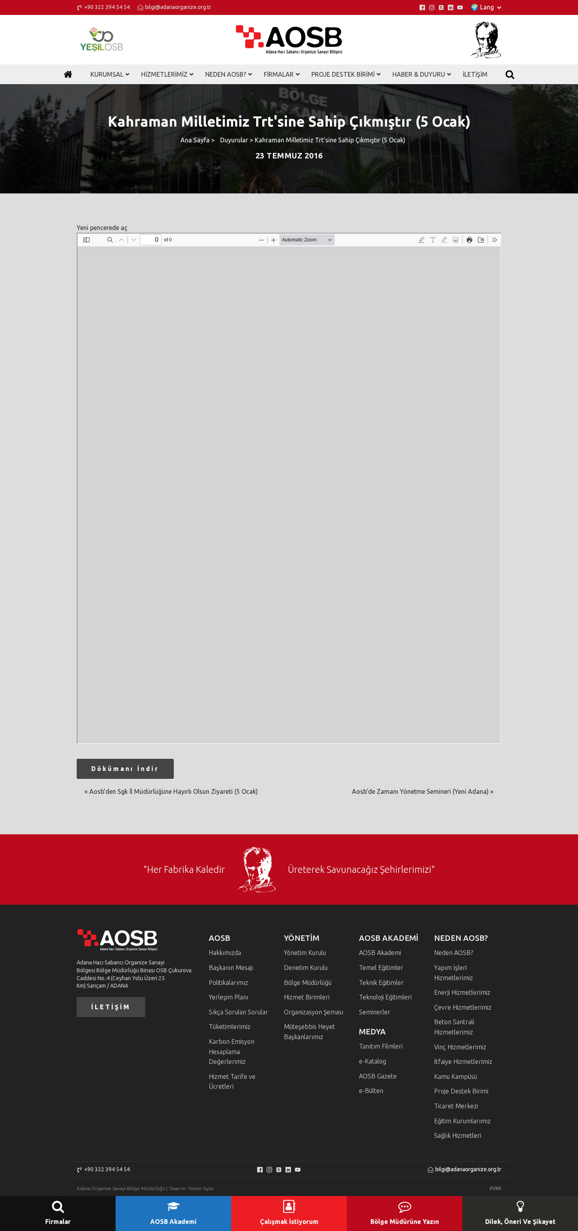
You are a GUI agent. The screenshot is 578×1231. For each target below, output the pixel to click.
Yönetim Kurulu (305, 952)
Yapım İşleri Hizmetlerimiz (453, 972)
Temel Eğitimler (381, 967)
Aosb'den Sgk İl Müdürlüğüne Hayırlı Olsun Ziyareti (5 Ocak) (173, 791)
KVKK (495, 1188)
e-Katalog (372, 1061)
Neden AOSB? (453, 952)
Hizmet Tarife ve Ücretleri (232, 1081)
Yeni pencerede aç (102, 227)
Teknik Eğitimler (381, 982)
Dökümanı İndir (125, 768)
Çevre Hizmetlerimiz (462, 1007)
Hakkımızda (225, 952)
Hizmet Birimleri (306, 997)
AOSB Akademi (380, 952)
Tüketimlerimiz (229, 1026)
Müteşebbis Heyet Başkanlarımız (309, 1031)
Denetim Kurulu (306, 967)
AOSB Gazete (378, 1076)
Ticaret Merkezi (456, 1106)
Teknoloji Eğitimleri (385, 997)
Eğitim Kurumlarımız (462, 1120)
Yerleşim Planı (228, 997)
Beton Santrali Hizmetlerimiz (454, 1027)
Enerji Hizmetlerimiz (462, 992)
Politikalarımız (228, 982)
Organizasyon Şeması (313, 1012)
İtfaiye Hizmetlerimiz (463, 1061)
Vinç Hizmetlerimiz (460, 1047)
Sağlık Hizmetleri (457, 1135)
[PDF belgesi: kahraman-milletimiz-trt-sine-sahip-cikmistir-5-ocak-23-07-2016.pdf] (289, 488)
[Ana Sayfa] (68, 74)
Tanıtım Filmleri (381, 1046)
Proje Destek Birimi (461, 1091)
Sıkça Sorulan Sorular (238, 1012)
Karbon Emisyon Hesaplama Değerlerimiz (231, 1051)
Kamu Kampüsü (455, 1076)
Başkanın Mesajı (231, 967)
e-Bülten (371, 1090)
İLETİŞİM (111, 1006)
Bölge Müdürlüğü (307, 982)
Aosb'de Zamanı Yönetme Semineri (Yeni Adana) (420, 791)
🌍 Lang (482, 7)
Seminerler (374, 1012)
